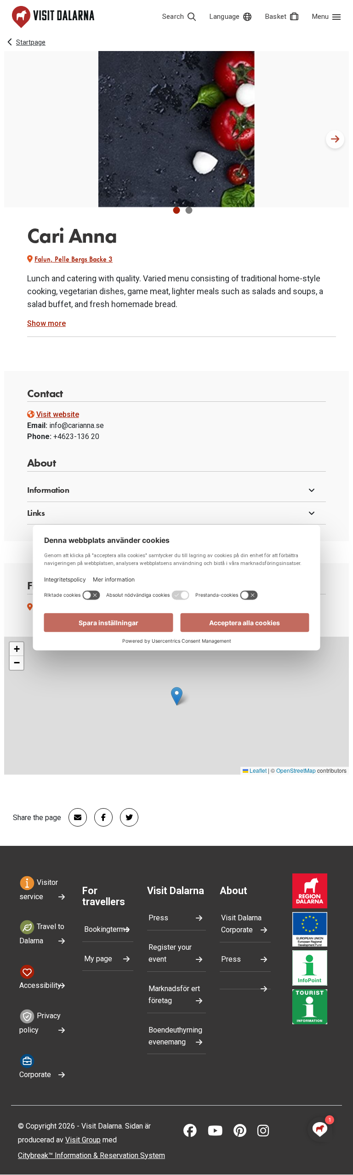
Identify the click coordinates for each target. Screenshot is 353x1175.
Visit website (57, 414)
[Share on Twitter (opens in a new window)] (125, 817)
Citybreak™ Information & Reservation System (91, 1155)
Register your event (170, 953)
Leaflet (257, 770)
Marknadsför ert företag (174, 994)
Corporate (35, 1074)
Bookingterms (106, 929)
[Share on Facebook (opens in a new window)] (100, 817)
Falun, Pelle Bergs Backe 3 (73, 259)
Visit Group (83, 1139)
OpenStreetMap (296, 770)
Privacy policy (40, 1022)
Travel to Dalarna (41, 934)
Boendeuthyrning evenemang (175, 1036)
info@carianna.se (76, 425)
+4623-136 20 (76, 436)
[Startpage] (53, 17)
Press (158, 917)
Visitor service (38, 889)
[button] (176, 210)
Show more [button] (46, 323)
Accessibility (40, 985)
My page (98, 958)
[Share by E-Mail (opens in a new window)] (74, 817)
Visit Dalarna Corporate (241, 923)
